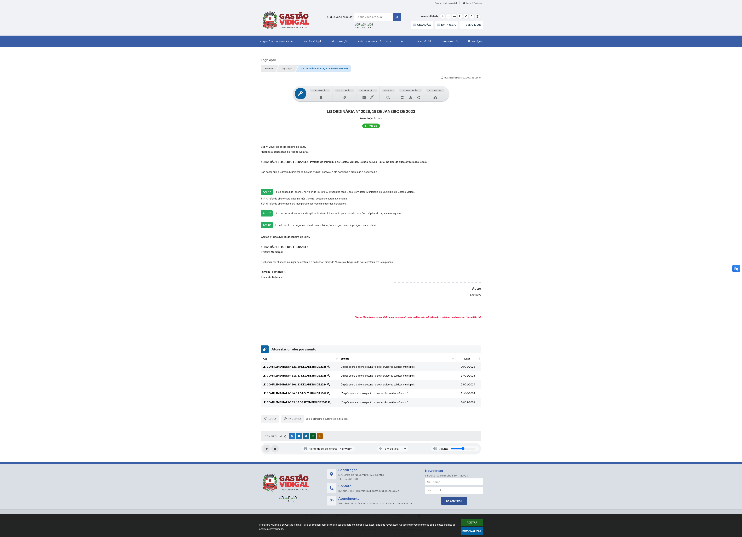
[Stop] (275, 449)
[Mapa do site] (471, 16)
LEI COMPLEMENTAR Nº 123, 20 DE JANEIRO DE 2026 (295, 366)
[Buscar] (397, 17)
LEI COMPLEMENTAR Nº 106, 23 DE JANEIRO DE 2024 (295, 384)
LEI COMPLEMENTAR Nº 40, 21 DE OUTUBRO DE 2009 (295, 393)
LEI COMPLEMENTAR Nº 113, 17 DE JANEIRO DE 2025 (295, 375)
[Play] (267, 449)
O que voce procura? (340, 16)
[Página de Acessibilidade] (477, 16)
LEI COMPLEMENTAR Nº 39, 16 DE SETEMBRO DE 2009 (295, 402)
